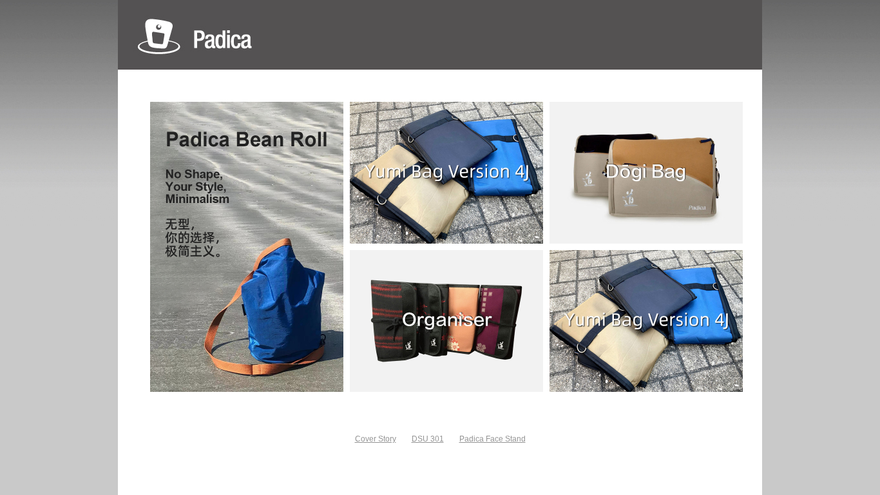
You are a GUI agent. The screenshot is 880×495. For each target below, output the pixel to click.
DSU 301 (428, 438)
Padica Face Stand (492, 438)
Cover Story (375, 438)
